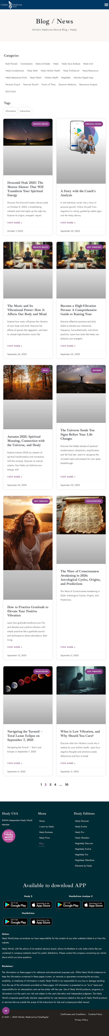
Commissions (26, 63)
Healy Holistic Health (50, 70)
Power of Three (49, 84)
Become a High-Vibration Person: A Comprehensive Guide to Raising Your (78, 310)
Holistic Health (51, 77)
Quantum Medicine (67, 84)
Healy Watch (35, 77)
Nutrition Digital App (83, 77)
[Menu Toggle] (106, 5)
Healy (55, 63)
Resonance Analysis (88, 84)
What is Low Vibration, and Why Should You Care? (80, 733)
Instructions (25, 111)
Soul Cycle (11, 91)
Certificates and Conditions (72, 1014)
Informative (11, 111)
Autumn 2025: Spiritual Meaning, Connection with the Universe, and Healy (26, 441)
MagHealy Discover (84, 843)
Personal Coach (13, 84)
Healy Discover (82, 821)
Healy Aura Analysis (71, 63)
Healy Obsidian (82, 837)
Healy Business (46, 832)
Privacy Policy (81, 1019)
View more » (14, 222)
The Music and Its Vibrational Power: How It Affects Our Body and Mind (27, 310)
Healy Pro (79, 832)
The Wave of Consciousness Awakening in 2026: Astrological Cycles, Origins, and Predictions (80, 577)
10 (66, 784)
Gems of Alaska (43, 63)
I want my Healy (46, 826)
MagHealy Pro (81, 854)
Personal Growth (30, 84)
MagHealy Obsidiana (85, 860)
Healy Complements (15, 70)
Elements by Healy (83, 865)
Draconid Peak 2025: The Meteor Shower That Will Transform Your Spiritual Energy (25, 189)
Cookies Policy (95, 1014)
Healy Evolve (81, 826)
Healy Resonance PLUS (16, 77)
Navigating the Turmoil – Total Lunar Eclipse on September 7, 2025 (24, 735)
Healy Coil (88, 63)
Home (42, 821)
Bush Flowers (11, 63)
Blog (41, 843)
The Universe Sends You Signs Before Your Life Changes (77, 434)
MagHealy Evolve (83, 848)
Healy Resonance (90, 70)
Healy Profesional (71, 70)
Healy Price (44, 837)
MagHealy (66, 77)
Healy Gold (32, 70)
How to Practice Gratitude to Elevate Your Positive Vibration (27, 611)
